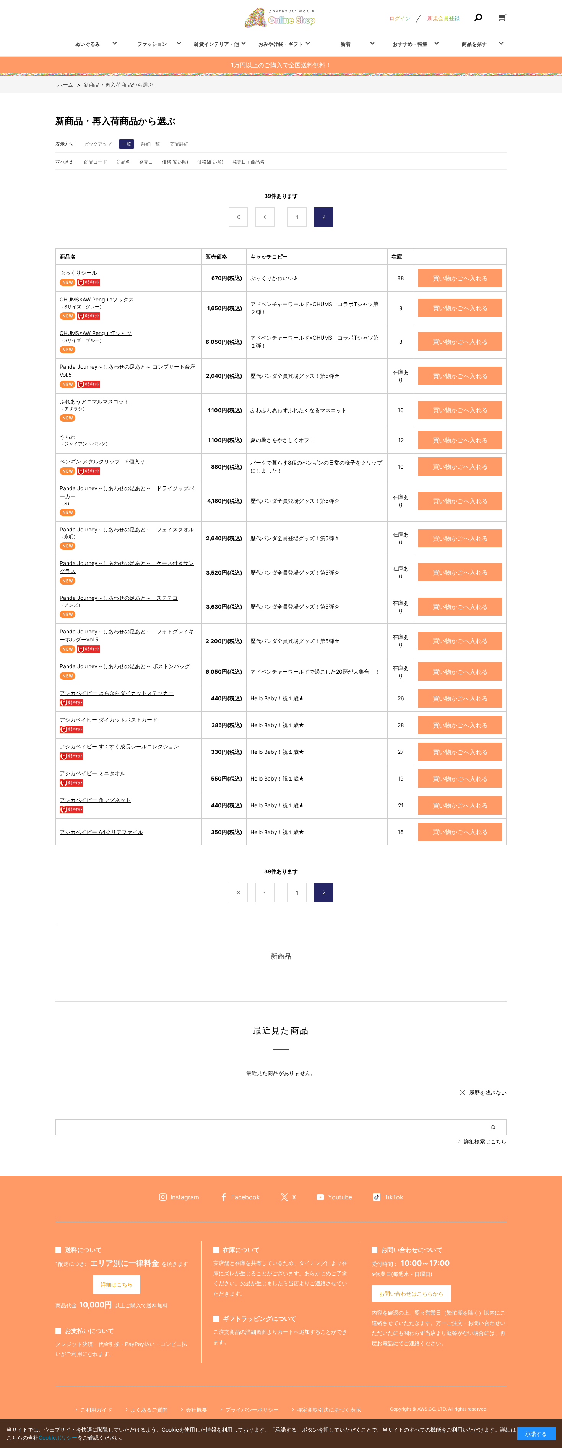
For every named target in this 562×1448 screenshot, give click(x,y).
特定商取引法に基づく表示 (329, 1409)
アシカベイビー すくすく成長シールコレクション (119, 746)
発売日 (146, 162)
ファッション (152, 44)
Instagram (185, 1197)
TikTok (393, 1197)
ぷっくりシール (78, 272)
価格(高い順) (210, 162)
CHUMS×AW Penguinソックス (97, 299)
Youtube (340, 1197)
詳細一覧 (150, 144)
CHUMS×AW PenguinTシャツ (96, 333)
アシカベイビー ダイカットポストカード (109, 719)
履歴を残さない (488, 1092)
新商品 (281, 956)
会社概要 (196, 1409)
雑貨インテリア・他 (216, 44)
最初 (247, 217)
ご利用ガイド (96, 1409)
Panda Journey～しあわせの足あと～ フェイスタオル (127, 529)
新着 (346, 44)
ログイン (400, 18)
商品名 (123, 162)
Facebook (245, 1197)
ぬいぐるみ (87, 44)
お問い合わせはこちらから (411, 1293)
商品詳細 (179, 144)
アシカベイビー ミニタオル (92, 773)
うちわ (68, 436)
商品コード (95, 162)
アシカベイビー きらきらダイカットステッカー (117, 693)
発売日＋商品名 (248, 162)
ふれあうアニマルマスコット (94, 401)
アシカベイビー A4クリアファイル (101, 832)
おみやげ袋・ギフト (280, 44)
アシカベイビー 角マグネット (95, 800)
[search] (498, 1127)
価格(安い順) (175, 162)
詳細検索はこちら (485, 1141)
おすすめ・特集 (410, 44)
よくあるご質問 (149, 1409)
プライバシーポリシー (252, 1409)
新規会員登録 (443, 18)
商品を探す (474, 44)
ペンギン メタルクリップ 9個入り (102, 461)
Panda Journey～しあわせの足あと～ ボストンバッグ (125, 666)
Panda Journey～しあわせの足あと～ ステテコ (119, 597)
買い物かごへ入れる (460, 278)
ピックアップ (98, 144)
